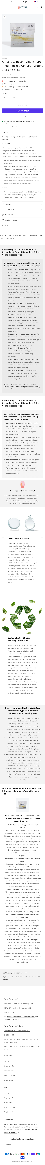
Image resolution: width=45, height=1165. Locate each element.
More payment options (22, 116)
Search (6, 1061)
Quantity (4, 93)
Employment (8, 1080)
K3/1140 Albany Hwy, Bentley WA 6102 (17, 1008)
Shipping (10, 77)
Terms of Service (9, 1075)
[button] (2, 7)
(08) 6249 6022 (9, 1012)
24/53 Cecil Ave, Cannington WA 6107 (17, 1031)
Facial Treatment (10, 1039)
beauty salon (18, 1046)
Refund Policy (9, 1071)
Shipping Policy (9, 1066)
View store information (11, 127)
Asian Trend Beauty (19, 1161)
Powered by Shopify (28, 1161)
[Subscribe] (38, 1144)
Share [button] (6, 225)
